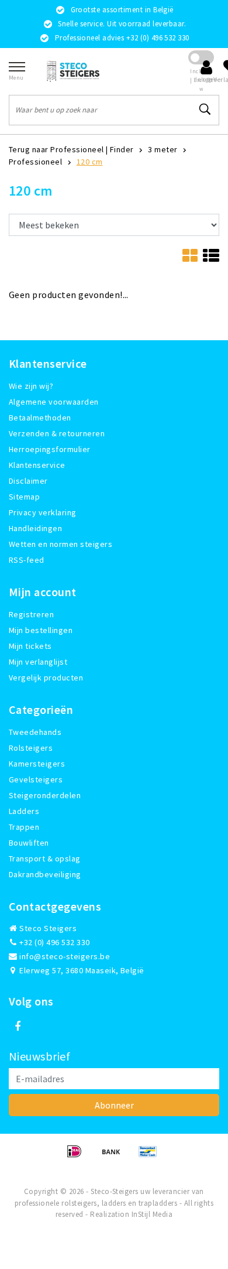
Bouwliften (29, 842)
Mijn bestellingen (40, 630)
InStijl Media (152, 1214)
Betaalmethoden (40, 417)
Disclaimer (28, 481)
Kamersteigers (37, 763)
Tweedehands (35, 732)
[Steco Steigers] (73, 71)
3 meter (162, 149)
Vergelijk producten (46, 677)
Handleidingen (35, 528)
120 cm (90, 161)
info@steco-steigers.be (64, 956)
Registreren (31, 614)
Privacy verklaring (43, 512)
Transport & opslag (45, 858)
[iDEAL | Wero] (78, 1156)
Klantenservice (37, 465)
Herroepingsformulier (50, 449)
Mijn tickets (30, 646)
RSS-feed (26, 560)
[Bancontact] (150, 1156)
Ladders (24, 811)
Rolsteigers (31, 748)
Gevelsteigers (36, 779)
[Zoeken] (205, 109)
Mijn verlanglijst (38, 661)
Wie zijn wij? (31, 386)
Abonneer (114, 1105)
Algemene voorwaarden (54, 401)
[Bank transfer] (114, 1156)
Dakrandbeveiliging (45, 874)
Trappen (24, 827)
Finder (122, 149)
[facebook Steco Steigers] (17, 1026)
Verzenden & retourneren (57, 433)
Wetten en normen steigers (60, 544)
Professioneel (35, 161)
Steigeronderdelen (45, 795)
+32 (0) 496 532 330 (54, 942)
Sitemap (24, 496)
